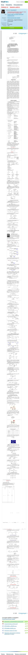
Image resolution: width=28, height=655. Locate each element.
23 (25, 626)
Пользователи (18, 5)
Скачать (12, 27)
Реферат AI (4, 7)
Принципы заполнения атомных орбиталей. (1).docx (12, 633)
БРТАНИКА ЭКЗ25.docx (10, 628)
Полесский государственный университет (15, 15)
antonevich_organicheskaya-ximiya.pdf (13, 621)
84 (25, 621)
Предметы (9, 5)
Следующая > (23, 33)
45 (25, 623)
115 (25, 630)
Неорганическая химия (13, 17)
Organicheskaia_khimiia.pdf (10, 623)
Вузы (2, 5)
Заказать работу (15, 7)
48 (25, 632)
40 (25, 628)
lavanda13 (13, 10)
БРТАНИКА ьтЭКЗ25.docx (10, 626)
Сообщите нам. (18, 12)
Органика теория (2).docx (10, 630)
